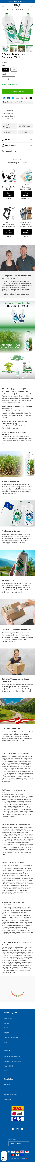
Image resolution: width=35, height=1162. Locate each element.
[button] (2, 5)
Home (3, 9)
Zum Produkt (9, 194)
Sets (5, 1042)
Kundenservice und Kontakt (12, 1061)
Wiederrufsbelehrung (10, 1094)
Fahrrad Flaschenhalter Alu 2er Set (8, 187)
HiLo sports (13, 1158)
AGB (5, 1090)
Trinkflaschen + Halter (11, 1028)
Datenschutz (8, 1099)
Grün (5, 69)
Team (5, 1071)
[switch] (4, 1159)
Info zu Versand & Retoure (12, 1056)
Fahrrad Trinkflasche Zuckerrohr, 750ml (26, 187)
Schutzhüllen (8, 1018)
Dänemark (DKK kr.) (16, 1144)
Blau (14, 69)
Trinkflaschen (8, 9)
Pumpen (6, 1033)
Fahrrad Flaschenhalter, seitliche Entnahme (8, 224)
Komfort (6, 1023)
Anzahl (4, 74)
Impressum (7, 1085)
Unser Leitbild (8, 1066)
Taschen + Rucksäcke (11, 1037)
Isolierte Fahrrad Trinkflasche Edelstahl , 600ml (26, 224)
